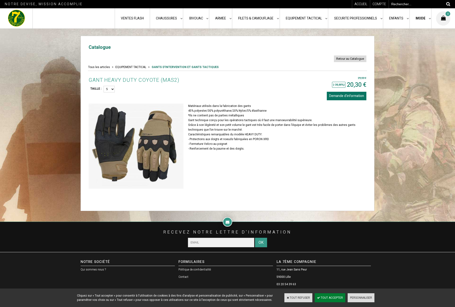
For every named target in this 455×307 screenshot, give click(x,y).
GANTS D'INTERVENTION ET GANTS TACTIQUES (185, 67)
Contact (183, 277)
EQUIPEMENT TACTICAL (304, 18)
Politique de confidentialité (194, 269)
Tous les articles (99, 67)
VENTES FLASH (132, 18)
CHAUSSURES (166, 18)
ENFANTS (396, 18)
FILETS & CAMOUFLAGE (255, 18)
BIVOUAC (196, 18)
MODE (420, 18)
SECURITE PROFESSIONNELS (355, 18)
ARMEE (220, 18)
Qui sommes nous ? (93, 269)
